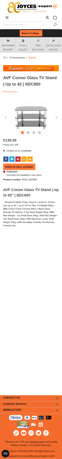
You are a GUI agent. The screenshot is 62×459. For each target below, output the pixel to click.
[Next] (56, 117)
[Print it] (30, 159)
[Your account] (47, 17)
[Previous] (5, 117)
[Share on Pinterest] (18, 159)
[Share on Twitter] (11, 159)
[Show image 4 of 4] (39, 132)
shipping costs (37, 441)
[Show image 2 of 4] (28, 132)
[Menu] (7, 17)
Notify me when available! (19, 167)
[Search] (55, 24)
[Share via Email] (24, 159)
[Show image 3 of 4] (34, 132)
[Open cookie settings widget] (5, 453)
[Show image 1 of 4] (22, 132)
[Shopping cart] (55, 17)
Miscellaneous (10, 91)
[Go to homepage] (31, 7)
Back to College (31, 33)
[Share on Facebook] (5, 159)
